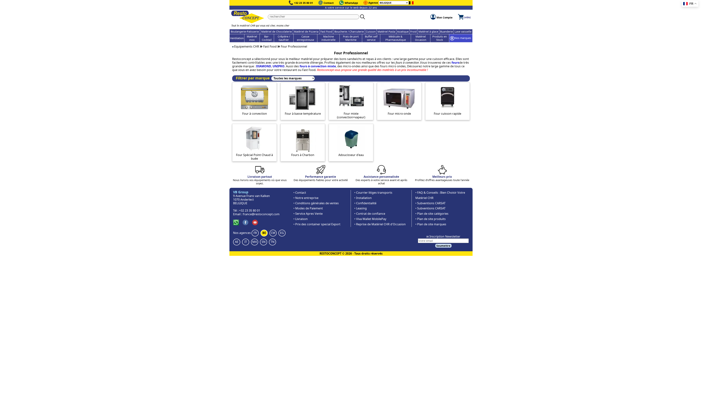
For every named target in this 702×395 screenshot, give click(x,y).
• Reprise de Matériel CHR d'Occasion (380, 224)
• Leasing (360, 208)
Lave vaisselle (463, 31)
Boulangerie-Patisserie (245, 31)
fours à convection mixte (318, 66)
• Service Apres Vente (308, 214)
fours (455, 63)
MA (254, 242)
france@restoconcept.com (261, 214)
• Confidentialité (365, 203)
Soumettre (443, 245)
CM (273, 233)
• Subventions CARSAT (430, 203)
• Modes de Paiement (308, 208)
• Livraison (300, 219)
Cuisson (371, 31)
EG (282, 233)
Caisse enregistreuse (305, 38)
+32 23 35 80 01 (303, 3)
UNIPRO (278, 66)
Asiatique (403, 31)
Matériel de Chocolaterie (276, 31)
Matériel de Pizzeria (306, 31)
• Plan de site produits (430, 219)
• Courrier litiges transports (373, 193)
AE (236, 242)
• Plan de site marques (430, 224)
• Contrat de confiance (369, 214)
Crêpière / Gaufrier (284, 38)
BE (264, 233)
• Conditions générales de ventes (316, 203)
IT (245, 242)
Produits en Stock (439, 38)
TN (272, 242)
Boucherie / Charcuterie (349, 31)
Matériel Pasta (386, 31)
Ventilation (237, 38)
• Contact (299, 193)
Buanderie (446, 31)
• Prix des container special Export (316, 224)
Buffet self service (371, 38)
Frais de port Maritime (351, 38)
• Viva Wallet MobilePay (370, 219)
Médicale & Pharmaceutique (395, 38)
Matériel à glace (428, 31)
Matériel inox (252, 38)
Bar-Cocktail (267, 38)
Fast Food (326, 31)
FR (255, 233)
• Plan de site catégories (431, 214)
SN (263, 242)
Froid (413, 31)
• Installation (363, 198)
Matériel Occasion (420, 38)
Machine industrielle (328, 38)
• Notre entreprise (305, 198)
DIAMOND (263, 66)
